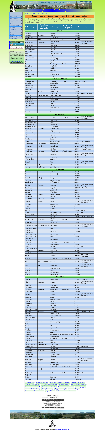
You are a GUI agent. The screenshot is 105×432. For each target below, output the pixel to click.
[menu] (15, 25)
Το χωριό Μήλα (50, 391)
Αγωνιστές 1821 (29, 382)
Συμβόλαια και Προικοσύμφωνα (34, 391)
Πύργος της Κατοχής (60, 389)
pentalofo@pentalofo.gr (15, 61)
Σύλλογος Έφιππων (14, 25)
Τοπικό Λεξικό (13, 38)
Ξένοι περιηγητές (80, 387)
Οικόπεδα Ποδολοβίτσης (32, 389)
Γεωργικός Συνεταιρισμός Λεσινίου (59, 382)
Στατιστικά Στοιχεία (74, 389)
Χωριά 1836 (28, 13)
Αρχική (12, 14)
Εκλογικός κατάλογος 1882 (49, 384)
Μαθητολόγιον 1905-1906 (49, 387)
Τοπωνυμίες (13, 31)
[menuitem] (15, 13)
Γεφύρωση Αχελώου (42, 382)
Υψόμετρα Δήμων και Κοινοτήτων (66, 391)
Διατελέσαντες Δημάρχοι (32, 384)
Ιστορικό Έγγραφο (64, 384)
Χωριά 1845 (36, 13)
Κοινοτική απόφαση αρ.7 (32, 387)
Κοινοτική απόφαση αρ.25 (78, 384)
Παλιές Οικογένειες (47, 389)
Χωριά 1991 (43, 13)
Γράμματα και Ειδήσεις (78, 382)
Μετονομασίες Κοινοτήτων (66, 387)
